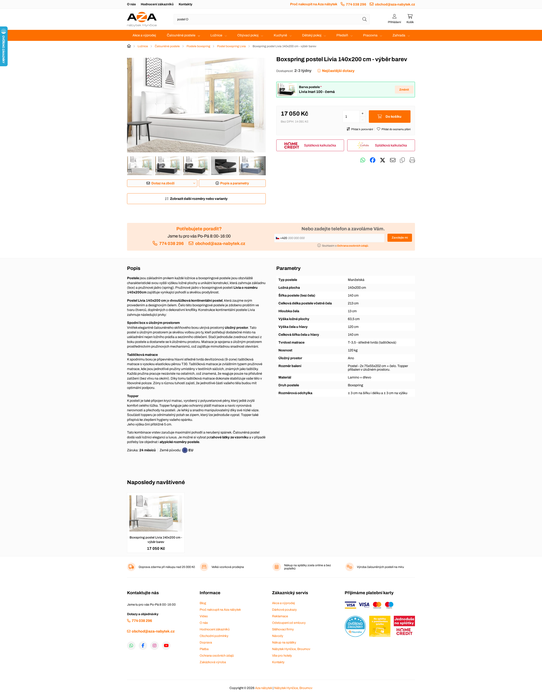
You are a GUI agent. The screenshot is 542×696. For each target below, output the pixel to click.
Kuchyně (280, 35)
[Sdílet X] (382, 160)
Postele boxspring (198, 46)
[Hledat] (364, 19)
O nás (131, 4)
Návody (277, 636)
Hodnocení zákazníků (157, 4)
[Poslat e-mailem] (392, 160)
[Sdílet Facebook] (372, 160)
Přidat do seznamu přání (396, 129)
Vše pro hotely (282, 655)
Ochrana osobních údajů (217, 655)
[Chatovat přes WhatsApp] (362, 160)
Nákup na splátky (284, 642)
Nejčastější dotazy (338, 71)
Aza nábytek (263, 688)
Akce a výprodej (144, 35)
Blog (203, 603)
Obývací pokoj (248, 35)
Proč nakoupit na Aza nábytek (313, 4)
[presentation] (261, 165)
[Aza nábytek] (142, 19)
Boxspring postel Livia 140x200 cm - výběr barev (156, 540)
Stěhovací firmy (283, 629)
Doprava (206, 642)
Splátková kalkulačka (320, 145)
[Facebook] (143, 645)
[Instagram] (154, 645)
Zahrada (399, 35)
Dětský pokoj (311, 35)
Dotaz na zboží (162, 183)
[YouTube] (166, 645)
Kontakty (185, 4)
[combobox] (272, 19)
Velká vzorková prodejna (228, 567)
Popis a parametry (234, 183)
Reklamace (280, 616)
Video (204, 616)
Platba (204, 649)
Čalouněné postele (181, 35)
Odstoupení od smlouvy (289, 622)
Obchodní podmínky (214, 636)
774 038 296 (356, 4)
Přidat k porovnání (362, 129)
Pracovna (370, 35)
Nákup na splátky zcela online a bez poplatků (307, 567)
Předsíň (342, 35)
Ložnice (216, 35)
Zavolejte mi (400, 237)
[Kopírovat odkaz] (402, 160)
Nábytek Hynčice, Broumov (291, 649)
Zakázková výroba (213, 662)
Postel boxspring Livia (231, 46)
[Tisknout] (412, 160)
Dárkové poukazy (284, 609)
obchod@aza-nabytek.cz (395, 4)
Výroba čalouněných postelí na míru (380, 567)
